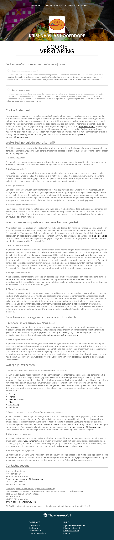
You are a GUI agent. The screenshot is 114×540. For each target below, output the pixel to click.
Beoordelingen (53, 5)
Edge (10, 402)
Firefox (11, 396)
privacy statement (86, 126)
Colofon (66, 533)
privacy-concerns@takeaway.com (62, 335)
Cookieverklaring (71, 530)
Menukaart (35, 5)
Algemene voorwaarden (74, 525)
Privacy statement (71, 528)
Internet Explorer (16, 399)
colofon (83, 5)
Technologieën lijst (98, 235)
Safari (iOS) (13, 404)
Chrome (12, 394)
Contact (70, 5)
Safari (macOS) (15, 407)
